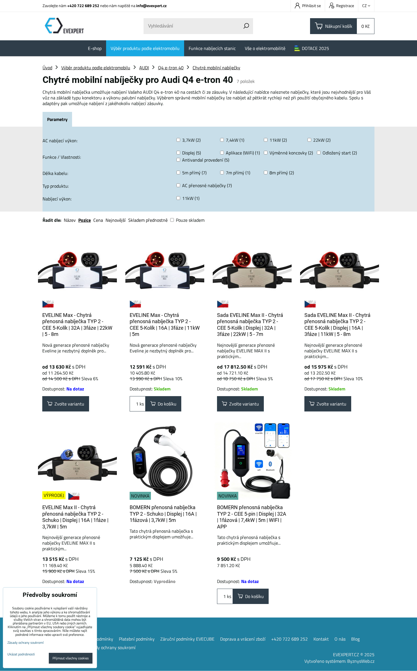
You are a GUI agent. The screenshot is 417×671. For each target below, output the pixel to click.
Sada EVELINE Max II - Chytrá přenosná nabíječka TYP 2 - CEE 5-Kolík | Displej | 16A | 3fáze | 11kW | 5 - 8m (337, 324)
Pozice (84, 220)
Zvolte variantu (68, 403)
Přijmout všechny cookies (70, 658)
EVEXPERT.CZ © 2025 (353, 654)
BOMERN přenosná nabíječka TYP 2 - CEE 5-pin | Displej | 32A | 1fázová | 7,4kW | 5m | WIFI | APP (251, 517)
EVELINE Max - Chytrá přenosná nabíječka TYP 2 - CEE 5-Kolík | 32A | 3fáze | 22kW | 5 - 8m (77, 324)
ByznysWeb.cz (360, 661)
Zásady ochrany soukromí (111, 647)
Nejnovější (116, 220)
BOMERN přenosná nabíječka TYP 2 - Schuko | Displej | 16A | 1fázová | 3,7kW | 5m (163, 513)
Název (70, 220)
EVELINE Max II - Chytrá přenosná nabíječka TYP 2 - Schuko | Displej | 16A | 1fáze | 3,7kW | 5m (75, 517)
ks (141, 403)
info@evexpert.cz (151, 6)
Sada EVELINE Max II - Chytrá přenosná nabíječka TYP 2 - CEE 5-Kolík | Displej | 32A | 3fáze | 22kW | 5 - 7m (250, 324)
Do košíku (165, 403)
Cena (98, 220)
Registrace (345, 6)
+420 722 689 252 (83, 6)
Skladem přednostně (148, 220)
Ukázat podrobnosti (21, 654)
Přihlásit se (311, 6)
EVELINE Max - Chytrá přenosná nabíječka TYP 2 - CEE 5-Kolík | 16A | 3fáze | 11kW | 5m (165, 324)
